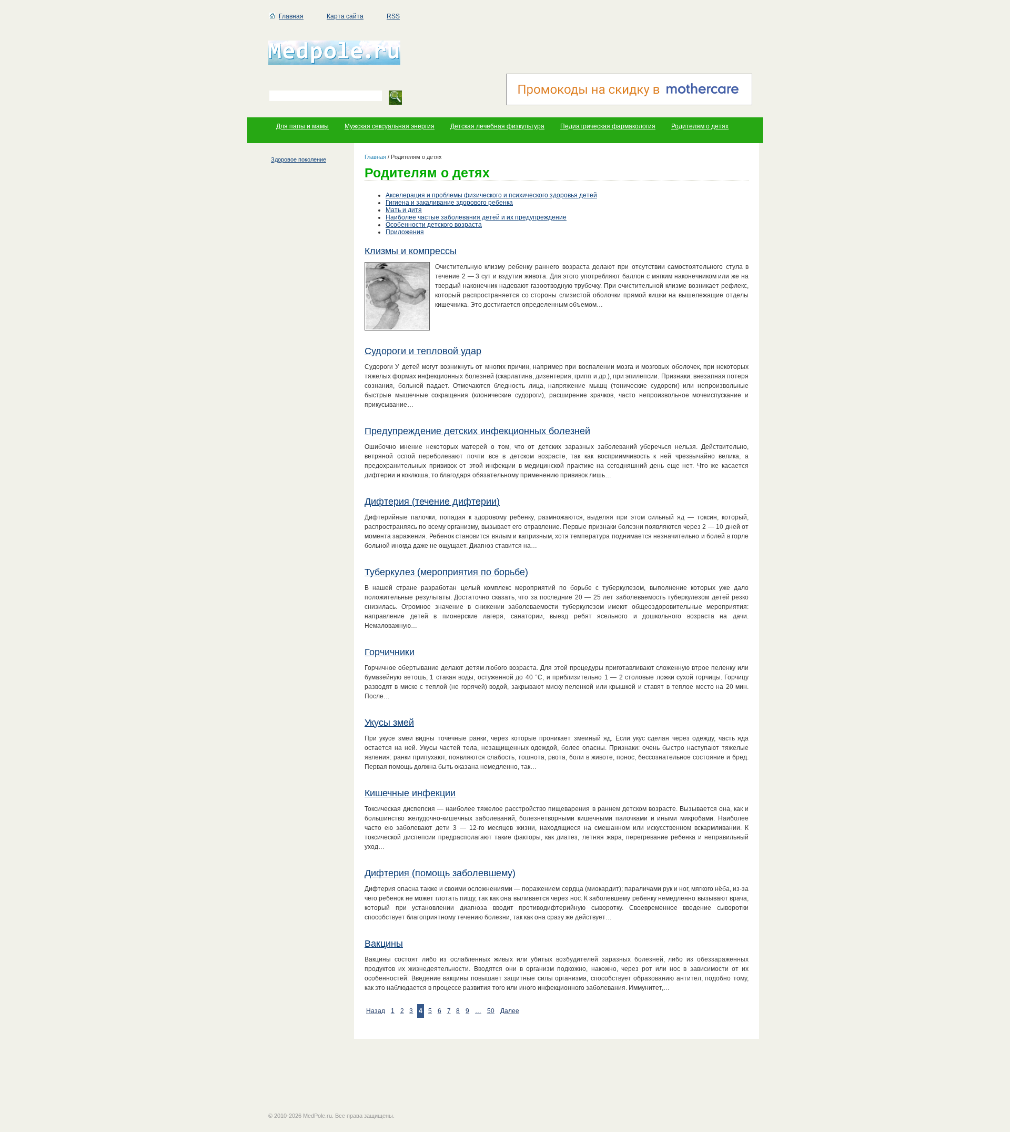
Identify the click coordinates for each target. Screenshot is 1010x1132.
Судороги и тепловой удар (423, 351)
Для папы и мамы (302, 126)
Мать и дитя (404, 210)
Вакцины (384, 943)
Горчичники (390, 652)
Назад (375, 1011)
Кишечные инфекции (410, 793)
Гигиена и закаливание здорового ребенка (449, 202)
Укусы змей (389, 722)
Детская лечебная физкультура (497, 126)
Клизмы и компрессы (411, 251)
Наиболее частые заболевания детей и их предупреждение (476, 217)
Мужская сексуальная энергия (390, 126)
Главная (291, 16)
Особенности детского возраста (434, 224)
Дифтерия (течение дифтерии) (432, 501)
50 (490, 1011)
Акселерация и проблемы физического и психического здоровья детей (491, 195)
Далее (509, 1011)
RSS (393, 16)
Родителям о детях (700, 126)
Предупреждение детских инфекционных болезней (477, 431)
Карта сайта (345, 16)
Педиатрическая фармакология (607, 126)
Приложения (405, 232)
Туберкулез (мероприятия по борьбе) (446, 572)
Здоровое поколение (298, 159)
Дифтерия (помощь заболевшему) (440, 873)
